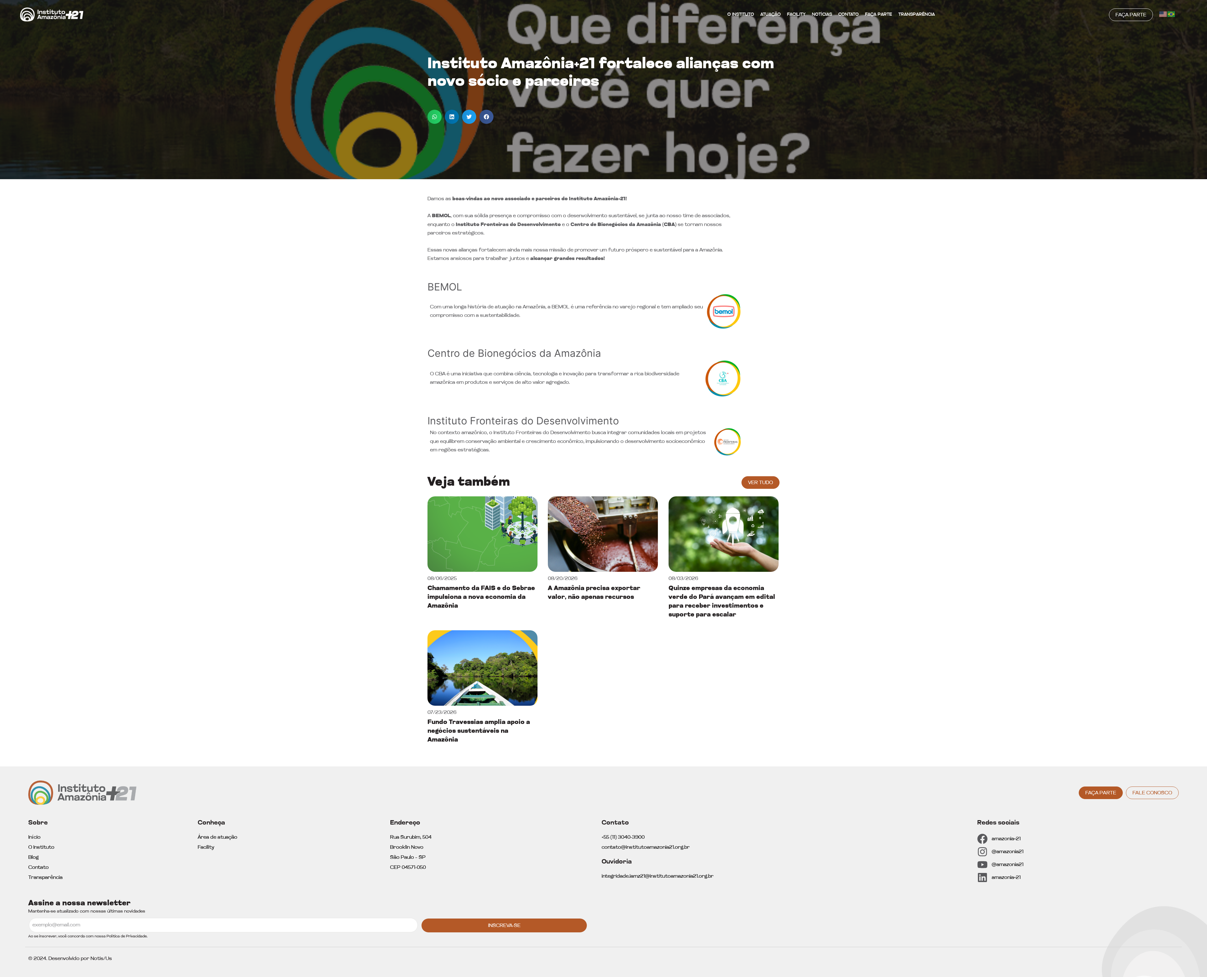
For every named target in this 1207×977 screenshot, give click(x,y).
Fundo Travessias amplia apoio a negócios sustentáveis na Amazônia (478, 731)
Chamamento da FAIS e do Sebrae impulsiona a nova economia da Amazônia (481, 597)
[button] (434, 117)
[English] (1163, 14)
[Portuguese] (1171, 14)
